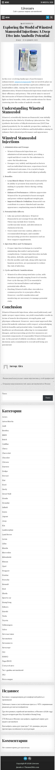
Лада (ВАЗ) (6, 661)
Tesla (4, 616)
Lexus (4, 539)
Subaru (5, 607)
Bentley (5, 431)
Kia (3, 526)
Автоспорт (6, 648)
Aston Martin (7, 421)
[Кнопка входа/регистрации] (47, 17)
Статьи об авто (8, 666)
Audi (4, 426)
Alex (19, 40)
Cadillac (5, 444)
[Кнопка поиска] (51, 17)
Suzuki (5, 611)
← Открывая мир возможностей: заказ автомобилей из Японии (25, 384)
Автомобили (7, 639)
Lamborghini (7, 530)
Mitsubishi (6, 557)
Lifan (4, 544)
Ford (4, 485)
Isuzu (4, 512)
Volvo (4, 630)
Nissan (5, 562)
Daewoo (5, 467)
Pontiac (5, 575)
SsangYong (6, 602)
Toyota (5, 620)
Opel (4, 566)
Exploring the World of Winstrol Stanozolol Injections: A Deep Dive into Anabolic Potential (27, 31)
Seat (4, 589)
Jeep (4, 521)
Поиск (4, 394)
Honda (5, 498)
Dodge (5, 471)
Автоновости (28, 23)
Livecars (27, 8)
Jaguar (5, 516)
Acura (4, 417)
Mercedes (6, 553)
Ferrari (5, 476)
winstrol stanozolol (23, 82)
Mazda (5, 548)
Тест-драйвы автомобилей (12, 670)
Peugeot (5, 571)
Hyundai (5, 503)
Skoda (4, 593)
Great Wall (6, 494)
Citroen (5, 462)
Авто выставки (8, 634)
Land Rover (7, 535)
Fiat (3, 480)
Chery (4, 449)
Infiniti (5, 507)
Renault (5, 584)
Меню (7, 2)
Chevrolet (6, 453)
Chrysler (6, 458)
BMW (4, 435)
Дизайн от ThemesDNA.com (27, 767)
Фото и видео (7, 679)
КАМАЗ (5, 657)
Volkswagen (7, 625)
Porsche (5, 580)
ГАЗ (3, 652)
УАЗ (3, 675)
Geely (4, 489)
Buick (4, 440)
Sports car (6, 598)
